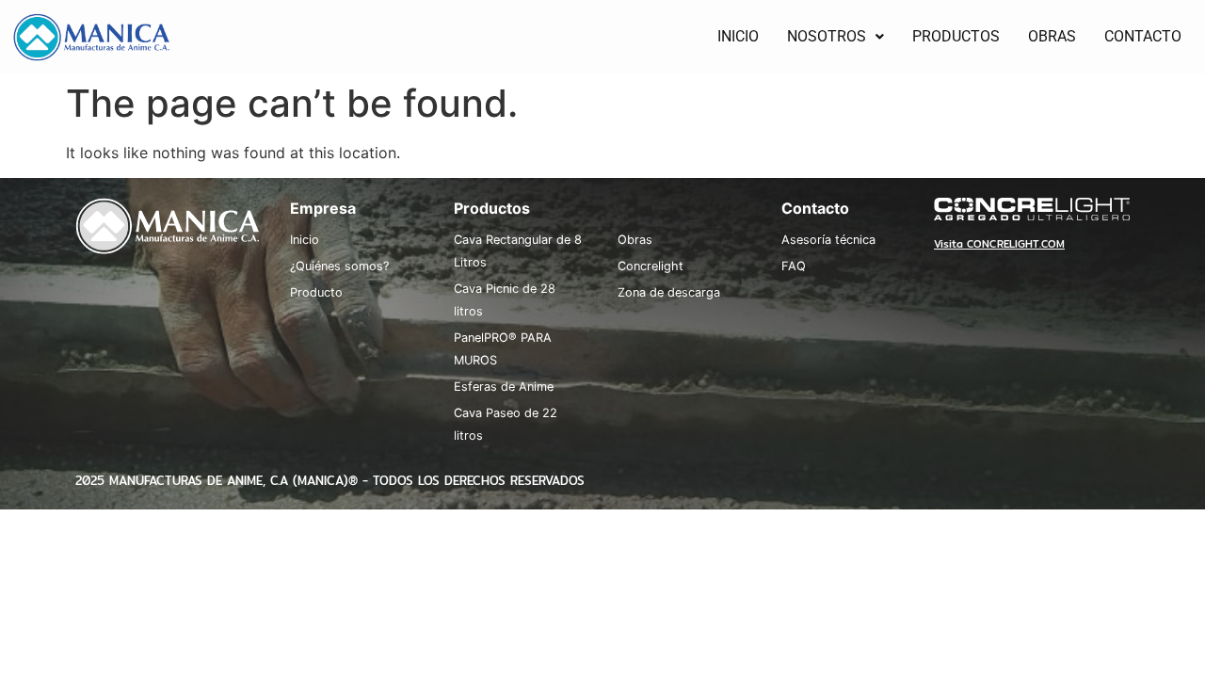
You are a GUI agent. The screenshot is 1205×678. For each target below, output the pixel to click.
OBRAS (1052, 36)
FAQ (793, 266)
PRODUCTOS (956, 36)
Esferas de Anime (504, 386)
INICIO (738, 36)
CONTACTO (1142, 36)
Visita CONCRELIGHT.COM (999, 243)
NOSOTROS (826, 36)
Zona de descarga (669, 292)
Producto (316, 292)
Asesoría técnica (828, 240)
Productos (492, 208)
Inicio (304, 240)
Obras (635, 240)
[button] (835, 36)
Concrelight (650, 266)
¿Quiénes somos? (339, 266)
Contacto (815, 208)
